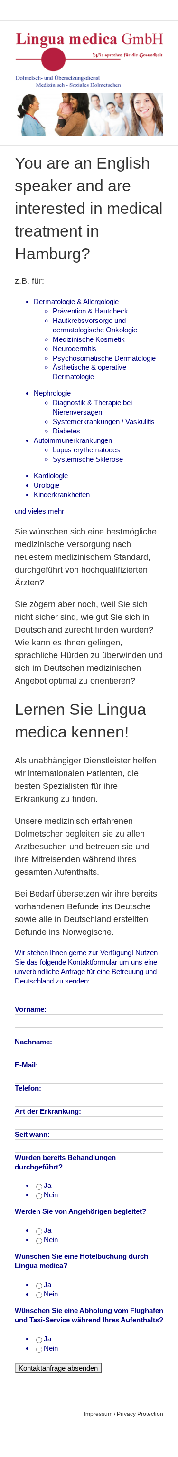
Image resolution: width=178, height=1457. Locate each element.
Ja (47, 1185)
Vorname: (31, 1009)
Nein (51, 1195)
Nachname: (34, 1042)
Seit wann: (33, 1134)
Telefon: (29, 1088)
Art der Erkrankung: (49, 1111)
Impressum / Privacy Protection (123, 1414)
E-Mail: (26, 1065)
